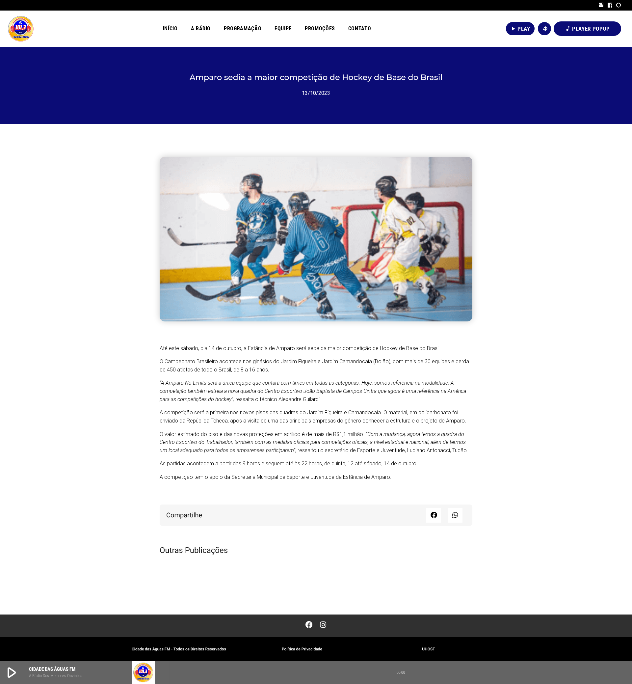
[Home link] (21, 28)
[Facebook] (610, 5)
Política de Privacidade (302, 649)
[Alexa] (618, 5)
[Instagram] (601, 5)
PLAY (520, 28)
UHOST (428, 649)
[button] (433, 515)
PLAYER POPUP (587, 28)
